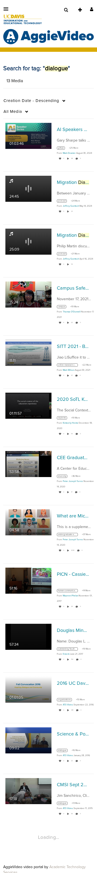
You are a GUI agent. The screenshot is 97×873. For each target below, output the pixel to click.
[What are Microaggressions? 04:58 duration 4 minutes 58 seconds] (28, 522)
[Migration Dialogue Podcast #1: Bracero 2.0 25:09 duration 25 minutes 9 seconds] (28, 242)
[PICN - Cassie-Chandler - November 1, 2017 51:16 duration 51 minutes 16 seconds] (28, 581)
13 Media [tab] (14, 81)
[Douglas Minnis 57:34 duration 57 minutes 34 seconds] (28, 637)
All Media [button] (13, 112)
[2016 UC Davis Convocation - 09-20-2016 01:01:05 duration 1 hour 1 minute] (28, 690)
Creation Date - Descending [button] (31, 101)
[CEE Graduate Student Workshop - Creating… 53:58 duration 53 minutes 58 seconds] (28, 464)
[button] (7, 9)
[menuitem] (66, 10)
